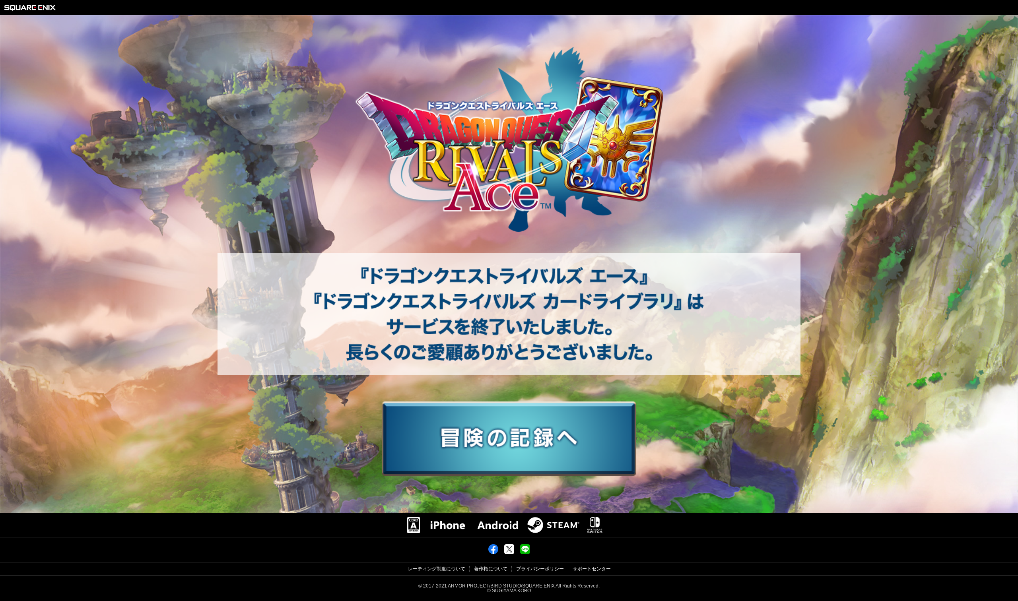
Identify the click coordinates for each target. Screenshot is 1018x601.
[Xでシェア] (509, 552)
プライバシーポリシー (540, 569)
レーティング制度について (436, 569)
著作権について (490, 569)
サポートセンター (592, 569)
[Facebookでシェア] (493, 552)
